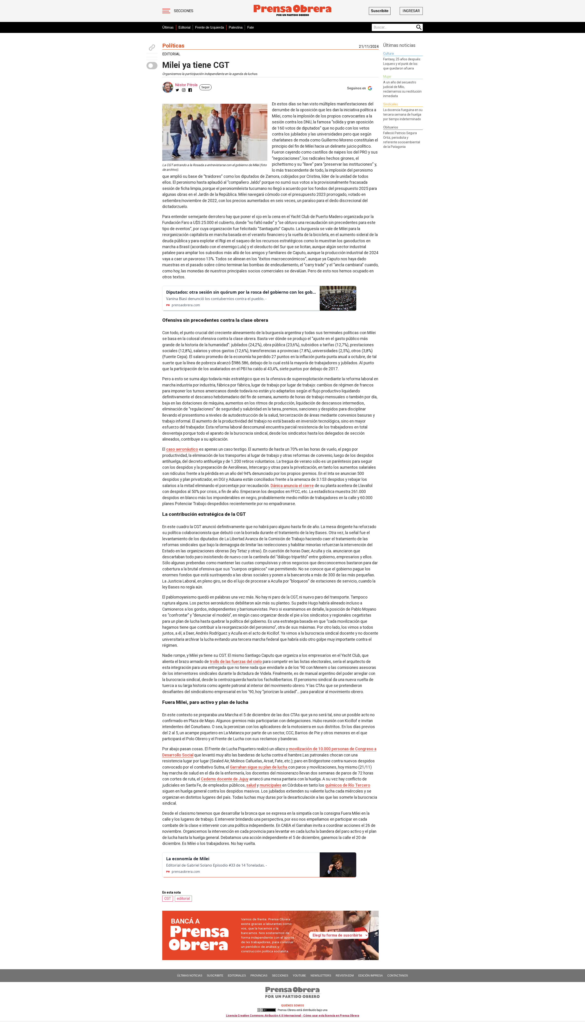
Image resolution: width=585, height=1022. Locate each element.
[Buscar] (419, 27)
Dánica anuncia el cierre (292, 485)
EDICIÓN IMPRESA (370, 975)
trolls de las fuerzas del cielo (236, 661)
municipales (270, 785)
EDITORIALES (237, 975)
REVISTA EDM (345, 975)
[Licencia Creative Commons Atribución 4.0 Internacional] (267, 1010)
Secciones (183, 11)
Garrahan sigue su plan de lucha (259, 767)
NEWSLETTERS (321, 975)
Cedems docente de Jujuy (224, 779)
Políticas (173, 46)
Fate (250, 27)
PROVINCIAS (258, 975)
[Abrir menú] (166, 11)
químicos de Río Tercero (347, 785)
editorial (183, 898)
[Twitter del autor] (177, 90)
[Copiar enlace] (152, 47)
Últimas (168, 27)
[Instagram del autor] (183, 90)
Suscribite (379, 11)
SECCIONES (280, 975)
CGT (167, 898)
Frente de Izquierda (209, 27)
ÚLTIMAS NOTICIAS (189, 975)
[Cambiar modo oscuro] (151, 65)
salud (251, 785)
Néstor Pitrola (186, 85)
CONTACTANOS (397, 975)
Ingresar (411, 11)
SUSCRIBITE (215, 975)
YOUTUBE (299, 975)
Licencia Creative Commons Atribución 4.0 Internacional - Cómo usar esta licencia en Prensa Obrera (292, 1015)
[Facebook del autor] (190, 90)
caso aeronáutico (182, 449)
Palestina (235, 27)
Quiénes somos (292, 1005)
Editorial (184, 27)
